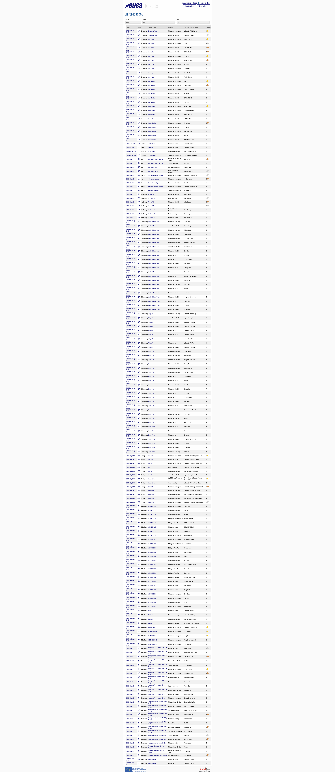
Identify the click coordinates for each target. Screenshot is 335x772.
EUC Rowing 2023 (130, 456)
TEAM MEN (150, 611)
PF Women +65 (152, 210)
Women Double (151, 106)
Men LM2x (150, 463)
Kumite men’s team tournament (156, 187)
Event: (178, 19)
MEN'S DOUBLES (152, 506)
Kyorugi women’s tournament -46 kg (157, 743)
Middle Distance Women (154, 293)
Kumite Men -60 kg (153, 183)
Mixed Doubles (151, 81)
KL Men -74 (151, 194)
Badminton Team (152, 31)
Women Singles (152, 123)
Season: (127, 19)
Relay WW (150, 347)
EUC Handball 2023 (131, 151)
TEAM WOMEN (151, 627)
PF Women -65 (151, 214)
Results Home (203, 6)
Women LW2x (151, 483)
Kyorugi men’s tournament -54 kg (156, 698)
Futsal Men (151, 147)
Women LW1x (151, 479)
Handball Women (152, 155)
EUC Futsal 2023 (130, 147)
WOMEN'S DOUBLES (153, 631)
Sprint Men (151, 351)
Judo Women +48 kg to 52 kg (155, 159)
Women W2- (151, 490)
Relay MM (150, 314)
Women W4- (151, 498)
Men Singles (151, 56)
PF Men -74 (151, 202)
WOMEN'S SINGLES (152, 636)
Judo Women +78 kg (153, 167)
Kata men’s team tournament (155, 175)
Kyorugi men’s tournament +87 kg (156, 694)
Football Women (152, 144)
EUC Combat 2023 (130, 159)
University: (144, 19)
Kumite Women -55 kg (153, 190)
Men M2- (150, 471)
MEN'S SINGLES (152, 539)
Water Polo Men (152, 759)
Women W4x (151, 502)
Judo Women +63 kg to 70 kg (155, 163)
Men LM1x (150, 456)
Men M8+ (150, 475)
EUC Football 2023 (130, 144)
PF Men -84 (151, 206)
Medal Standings (189, 6)
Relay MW (150, 335)
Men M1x (150, 467)
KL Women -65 (151, 198)
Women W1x (151, 487)
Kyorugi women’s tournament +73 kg (157, 735)
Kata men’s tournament (154, 179)
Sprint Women (151, 427)
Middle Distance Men (153, 222)
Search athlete (205, 3)
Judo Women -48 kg (153, 171)
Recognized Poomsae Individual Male (157, 755)
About (195, 3)
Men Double (151, 39)
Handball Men (151, 151)
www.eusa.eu (186, 3)
